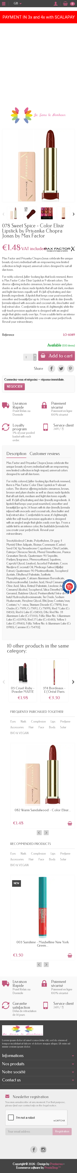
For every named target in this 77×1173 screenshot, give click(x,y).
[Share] (51, 368)
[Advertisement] (38, 64)
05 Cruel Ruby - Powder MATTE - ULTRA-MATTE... (22, 693)
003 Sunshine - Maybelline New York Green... (42, 944)
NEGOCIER (14, 386)
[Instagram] (43, 1149)
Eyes (13, 721)
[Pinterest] (70, 368)
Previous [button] (39, 832)
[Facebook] (33, 1149)
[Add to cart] (69, 823)
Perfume (65, 721)
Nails (23, 721)
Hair (31, 727)
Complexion (38, 721)
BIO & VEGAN (19, 733)
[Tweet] (61, 368)
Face (41, 727)
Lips (53, 721)
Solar (63, 727)
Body (52, 727)
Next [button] (46, 832)
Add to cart (60, 356)
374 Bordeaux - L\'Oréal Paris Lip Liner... (54, 691)
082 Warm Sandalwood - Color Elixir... (43, 810)
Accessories (17, 727)
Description (16, 453)
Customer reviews (45, 453)
